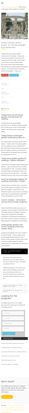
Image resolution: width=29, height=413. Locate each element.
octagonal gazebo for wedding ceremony (11, 347)
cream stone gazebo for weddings (9, 364)
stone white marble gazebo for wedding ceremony (13, 351)
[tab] (14, 251)
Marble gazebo (14, 7)
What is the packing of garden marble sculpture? (13, 286)
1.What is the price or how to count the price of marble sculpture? (12, 251)
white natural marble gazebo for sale (10, 356)
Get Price (4, 75)
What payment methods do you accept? (13, 291)
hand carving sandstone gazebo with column (12, 343)
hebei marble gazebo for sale (8, 360)
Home (2, 7)
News (7, 7)
